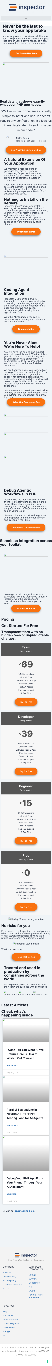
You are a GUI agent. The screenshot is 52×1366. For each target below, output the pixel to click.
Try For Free (26, 702)
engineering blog (24, 1211)
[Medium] (34, 1361)
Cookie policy (9, 1276)
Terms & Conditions (12, 1284)
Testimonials (9, 1327)
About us (7, 1272)
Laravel (22, 171)
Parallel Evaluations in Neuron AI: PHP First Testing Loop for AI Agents (25, 1114)
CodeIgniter (10, 173)
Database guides (11, 1323)
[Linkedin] (28, 1361)
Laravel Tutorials (10, 1319)
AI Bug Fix (7, 1331)
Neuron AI (36, 173)
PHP (30, 1286)
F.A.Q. (5, 1335)
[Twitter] (23, 1361)
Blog (5, 1311)
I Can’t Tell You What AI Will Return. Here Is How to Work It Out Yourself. (25, 1054)
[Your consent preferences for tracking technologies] (47, 1361)
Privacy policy (9, 1280)
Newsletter (8, 1315)
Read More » (12, 1066)
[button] (26, 18)
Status (6, 1288)
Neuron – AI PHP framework (36, 1296)
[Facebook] (17, 1361)
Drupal (21, 173)
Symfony (32, 171)
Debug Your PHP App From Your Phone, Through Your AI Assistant (25, 1182)
